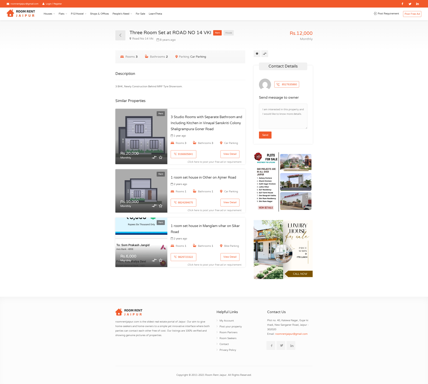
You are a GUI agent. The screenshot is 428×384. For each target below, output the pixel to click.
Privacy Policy (228, 349)
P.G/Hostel (77, 13)
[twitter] (410, 4)
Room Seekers (228, 338)
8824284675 (185, 202)
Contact (224, 344)
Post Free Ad (412, 13)
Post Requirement (388, 13)
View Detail (230, 154)
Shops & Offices (99, 13)
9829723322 (185, 257)
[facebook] (402, 4)
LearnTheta (155, 13)
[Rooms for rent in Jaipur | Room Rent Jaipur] (21, 13)
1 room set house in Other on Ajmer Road (203, 178)
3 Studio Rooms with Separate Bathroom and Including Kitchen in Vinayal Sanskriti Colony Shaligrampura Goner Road (206, 123)
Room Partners (228, 332)
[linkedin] (417, 4)
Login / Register (54, 4)
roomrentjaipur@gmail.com (24, 4)
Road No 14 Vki (142, 38)
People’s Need (121, 13)
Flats (61, 13)
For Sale (140, 13)
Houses (48, 13)
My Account (227, 320)
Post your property (231, 326)
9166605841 (185, 154)
